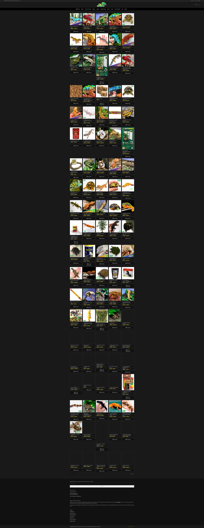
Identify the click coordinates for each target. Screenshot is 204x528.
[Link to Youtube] (196, 5)
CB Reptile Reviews (73, 514)
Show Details (102, 83)
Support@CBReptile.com (74, 493)
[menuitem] (77, 9)
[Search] (128, 9)
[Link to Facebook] (194, 5)
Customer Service (72, 513)
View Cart (192, 0)
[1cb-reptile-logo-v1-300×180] (102, 5)
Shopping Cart (72, 511)
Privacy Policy (72, 516)
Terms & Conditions (73, 519)
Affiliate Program (72, 521)
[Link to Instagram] (197, 5)
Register (199, 0)
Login (195, 0)
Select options (76, 31)
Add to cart (102, 103)
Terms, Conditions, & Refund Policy (75, 496)
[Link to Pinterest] (199, 5)
